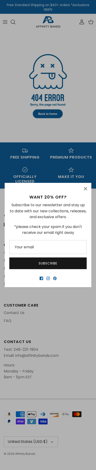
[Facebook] (41, 278)
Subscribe (48, 263)
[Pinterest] (55, 278)
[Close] (85, 189)
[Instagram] (48, 278)
